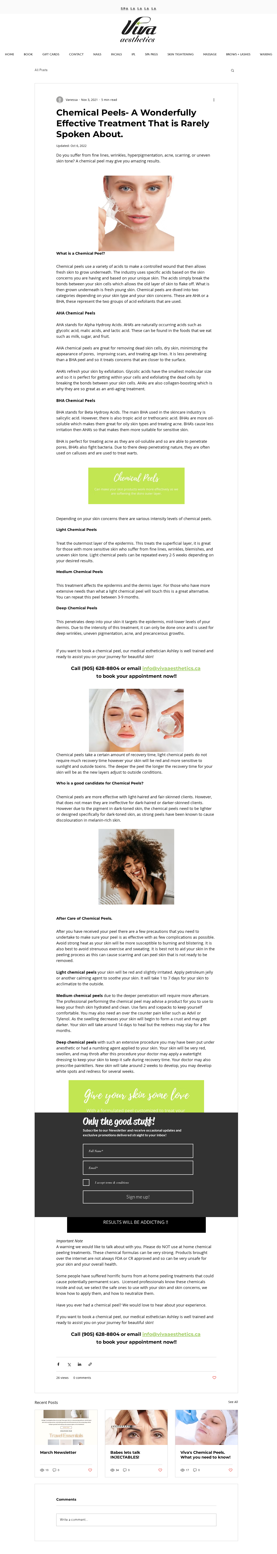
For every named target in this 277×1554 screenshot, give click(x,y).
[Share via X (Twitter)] (69, 1364)
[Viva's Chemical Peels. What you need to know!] (206, 1427)
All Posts (41, 70)
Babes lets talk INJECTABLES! (125, 1455)
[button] (232, 70)
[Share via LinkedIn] (79, 1364)
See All (233, 1402)
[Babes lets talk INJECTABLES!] (136, 1427)
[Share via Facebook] (58, 1364)
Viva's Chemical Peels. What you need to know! (205, 1455)
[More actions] (213, 99)
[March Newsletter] (66, 1427)
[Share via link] (90, 1364)
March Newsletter (58, 1452)
